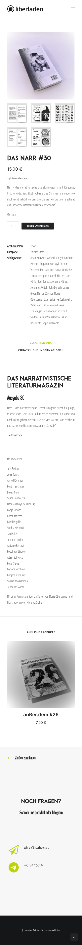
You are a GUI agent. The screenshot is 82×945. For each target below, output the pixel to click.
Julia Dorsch (55, 287)
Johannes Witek (39, 287)
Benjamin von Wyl (49, 264)
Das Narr (44, 270)
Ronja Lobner (50, 311)
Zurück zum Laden (25, 757)
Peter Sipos (36, 305)
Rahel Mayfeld (51, 305)
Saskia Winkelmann (49, 317)
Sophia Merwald (51, 323)
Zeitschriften (37, 252)
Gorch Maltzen (57, 276)
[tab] (41, 344)
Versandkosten (19, 178)
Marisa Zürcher (45, 293)
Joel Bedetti (44, 281)
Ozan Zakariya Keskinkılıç (58, 299)
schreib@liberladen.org (36, 847)
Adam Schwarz (38, 258)
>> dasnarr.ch (14, 435)
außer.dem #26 (41, 714)
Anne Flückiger (55, 258)
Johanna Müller (59, 281)
